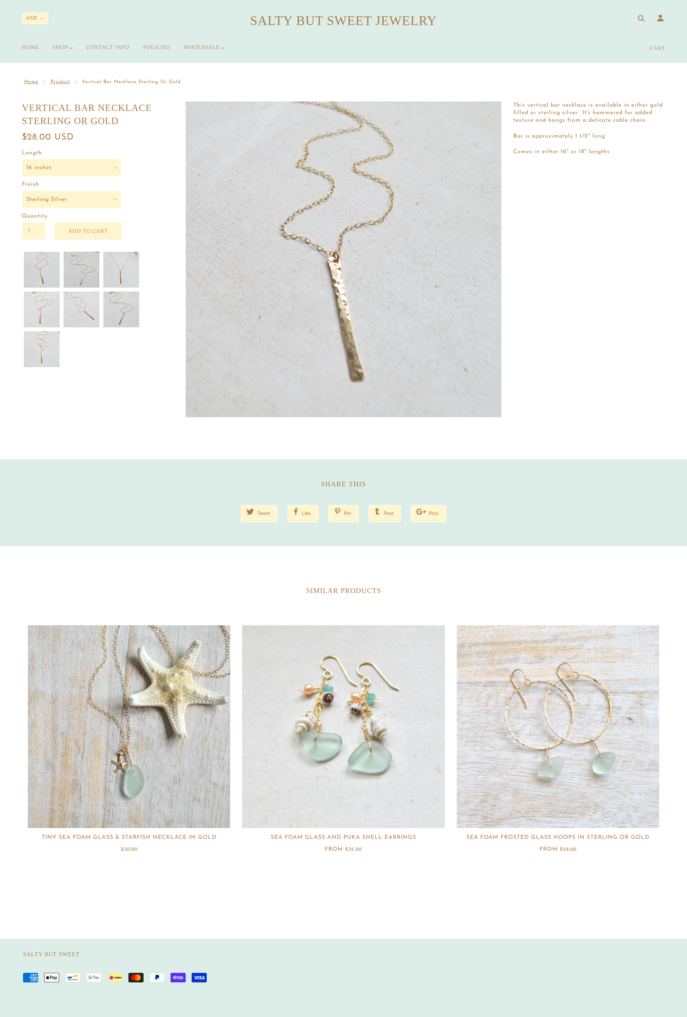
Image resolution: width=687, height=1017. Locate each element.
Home (31, 82)
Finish (30, 184)
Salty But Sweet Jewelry (343, 21)
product (60, 82)
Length (32, 153)
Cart (657, 48)
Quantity (34, 216)
